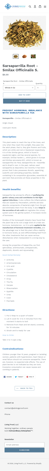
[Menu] (45, 6)
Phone (7, 414)
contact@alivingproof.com (16, 408)
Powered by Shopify (34, 463)
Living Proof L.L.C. (20, 463)
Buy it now (24, 101)
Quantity (39, 83)
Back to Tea (26, 388)
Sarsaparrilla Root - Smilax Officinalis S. (18, 82)
